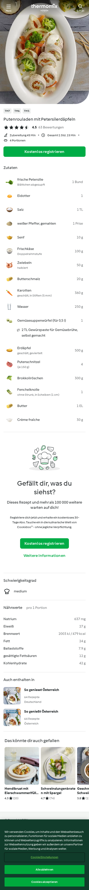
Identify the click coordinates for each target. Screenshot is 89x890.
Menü (9, 10)
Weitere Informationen (44, 555)
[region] (44, 854)
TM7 (7, 110)
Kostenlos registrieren (44, 151)
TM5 (26, 110)
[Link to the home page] (44, 7)
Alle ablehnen (44, 869)
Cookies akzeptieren (44, 882)
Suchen (80, 10)
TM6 (17, 110)
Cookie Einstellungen (44, 857)
